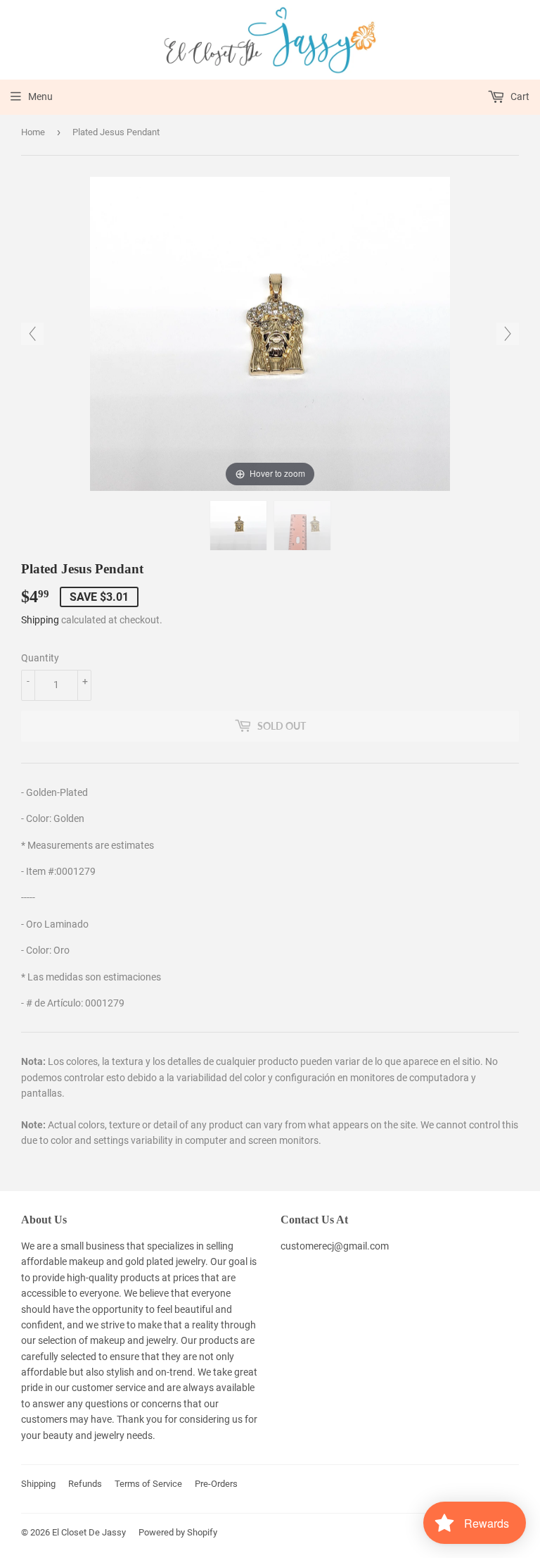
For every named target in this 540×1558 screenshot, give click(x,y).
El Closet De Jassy (89, 1532)
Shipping (40, 619)
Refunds (85, 1483)
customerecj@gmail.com (335, 1246)
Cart (518, 96)
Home (33, 132)
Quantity (40, 657)
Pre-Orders (216, 1483)
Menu (40, 96)
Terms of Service (148, 1483)
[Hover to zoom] (269, 333)
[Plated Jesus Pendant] (238, 525)
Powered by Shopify (178, 1532)
